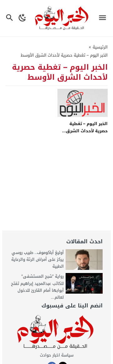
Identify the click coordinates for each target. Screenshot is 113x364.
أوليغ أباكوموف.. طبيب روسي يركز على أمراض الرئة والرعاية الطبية (37, 259)
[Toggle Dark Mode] (22, 18)
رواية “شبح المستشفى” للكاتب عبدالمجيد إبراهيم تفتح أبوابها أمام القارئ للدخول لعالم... (37, 286)
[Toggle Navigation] (104, 18)
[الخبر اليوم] (56, 332)
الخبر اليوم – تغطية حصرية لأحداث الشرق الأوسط (87, 131)
